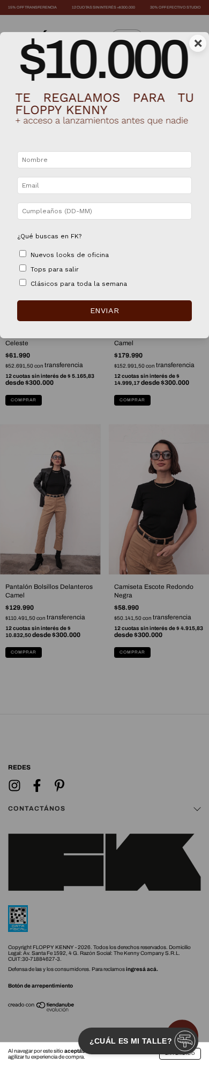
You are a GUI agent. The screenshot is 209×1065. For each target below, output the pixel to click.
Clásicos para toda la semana (79, 283)
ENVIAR (104, 310)
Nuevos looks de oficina (70, 255)
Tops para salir (55, 269)
